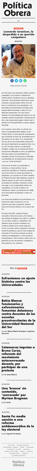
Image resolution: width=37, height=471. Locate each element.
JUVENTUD (26, 449)
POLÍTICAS (18, 28)
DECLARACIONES (14, 453)
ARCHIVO (30, 451)
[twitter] (16, 81)
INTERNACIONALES (23, 445)
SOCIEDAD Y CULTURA (14, 449)
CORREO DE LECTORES (11, 451)
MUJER (22, 447)
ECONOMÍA (30, 447)
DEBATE (22, 451)
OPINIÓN (25, 453)
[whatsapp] (25, 81)
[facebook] (12, 81)
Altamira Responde (18, 455)
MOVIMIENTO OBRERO (10, 447)
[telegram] (20, 81)
